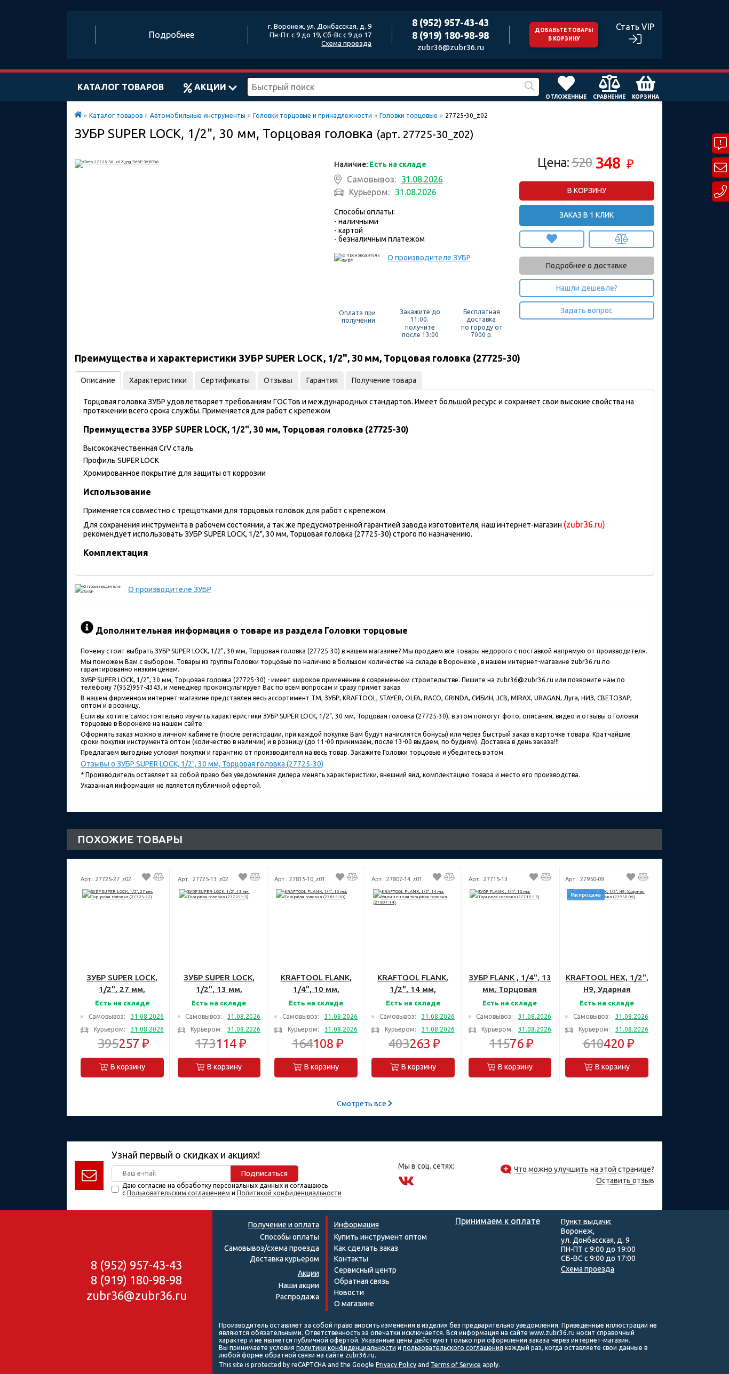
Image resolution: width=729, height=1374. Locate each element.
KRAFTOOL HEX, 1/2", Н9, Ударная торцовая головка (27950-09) (607, 983)
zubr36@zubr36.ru (450, 47)
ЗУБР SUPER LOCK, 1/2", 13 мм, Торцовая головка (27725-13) (219, 983)
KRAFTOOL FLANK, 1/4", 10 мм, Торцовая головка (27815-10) (316, 983)
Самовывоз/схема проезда (271, 1248)
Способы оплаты (289, 1237)
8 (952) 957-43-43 (450, 22)
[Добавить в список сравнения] (621, 239)
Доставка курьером (284, 1259)
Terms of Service (456, 1364)
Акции (210, 87)
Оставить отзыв (625, 1181)
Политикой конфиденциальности (289, 1192)
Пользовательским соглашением (178, 1192)
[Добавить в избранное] (552, 239)
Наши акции (299, 1285)
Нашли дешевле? (586, 288)
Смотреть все (362, 1103)
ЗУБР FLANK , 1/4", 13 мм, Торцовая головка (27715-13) (510, 983)
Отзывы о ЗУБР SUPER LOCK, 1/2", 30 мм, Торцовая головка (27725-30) (202, 764)
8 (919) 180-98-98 (450, 35)
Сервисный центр (365, 1270)
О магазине (354, 1303)
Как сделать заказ (366, 1248)
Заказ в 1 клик (586, 215)
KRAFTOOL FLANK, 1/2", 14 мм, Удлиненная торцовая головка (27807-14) (413, 983)
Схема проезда (346, 43)
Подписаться (264, 1173)
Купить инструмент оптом (380, 1237)
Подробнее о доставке (586, 265)
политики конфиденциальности (346, 1347)
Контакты (351, 1259)
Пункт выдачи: (586, 1221)
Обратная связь (362, 1281)
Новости (349, 1292)
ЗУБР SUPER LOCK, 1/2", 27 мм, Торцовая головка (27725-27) (122, 983)
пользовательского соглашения (453, 1347)
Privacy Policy (396, 1364)
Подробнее (171, 34)
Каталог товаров (120, 87)
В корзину (586, 190)
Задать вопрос (586, 310)
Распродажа (297, 1296)
